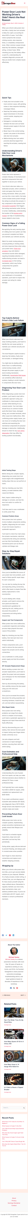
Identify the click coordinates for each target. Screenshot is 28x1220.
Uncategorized (7, 1024)
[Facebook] (3, 935)
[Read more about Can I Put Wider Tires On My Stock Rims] (14, 1012)
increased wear (7, 261)
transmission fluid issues (18, 375)
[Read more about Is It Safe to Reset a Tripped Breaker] (14, 1079)
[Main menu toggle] (24, 3)
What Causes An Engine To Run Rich (11, 1126)
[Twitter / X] (14, 988)
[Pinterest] (10, 935)
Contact (14, 1205)
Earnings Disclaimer (14, 1203)
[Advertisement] (14, 80)
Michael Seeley (10, 959)
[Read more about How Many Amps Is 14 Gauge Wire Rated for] (14, 1056)
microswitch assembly (9, 206)
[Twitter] (6, 935)
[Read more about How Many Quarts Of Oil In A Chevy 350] (14, 1034)
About (14, 1198)
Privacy (14, 1200)
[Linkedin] (13, 935)
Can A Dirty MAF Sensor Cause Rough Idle (13, 1141)
